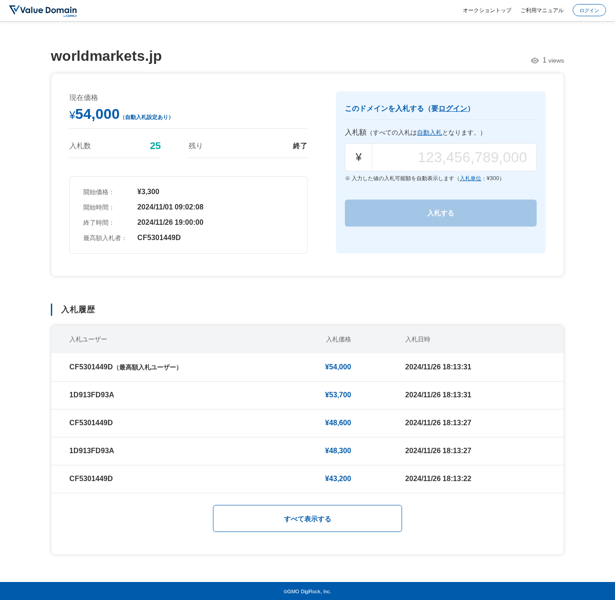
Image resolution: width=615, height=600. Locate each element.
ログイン (589, 10)
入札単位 (470, 178)
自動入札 (429, 132)
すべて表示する (307, 519)
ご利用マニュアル (542, 10)
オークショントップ (487, 10)
